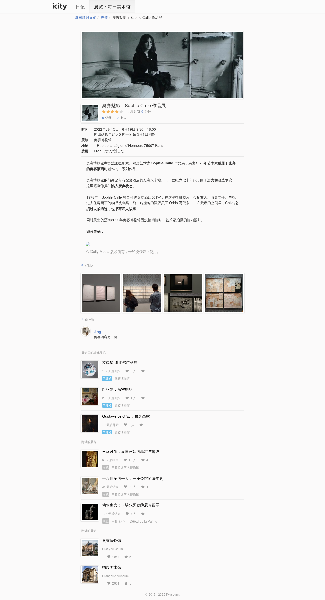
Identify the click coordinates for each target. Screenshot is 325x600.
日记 (80, 6)
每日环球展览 (85, 17)
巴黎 (104, 17)
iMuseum (172, 594)
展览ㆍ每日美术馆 (112, 6)
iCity (59, 6)
